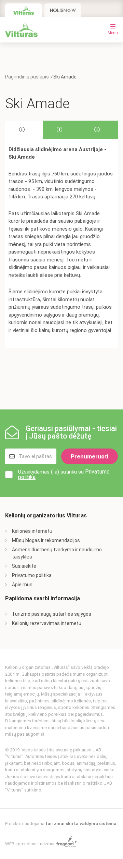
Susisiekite (24, 566)
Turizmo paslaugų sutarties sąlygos (51, 614)
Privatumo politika (32, 575)
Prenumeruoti (89, 456)
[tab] (24, 130)
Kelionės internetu (32, 531)
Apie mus (22, 584)
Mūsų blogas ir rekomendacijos (46, 540)
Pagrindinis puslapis (27, 76)
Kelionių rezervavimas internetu (46, 623)
